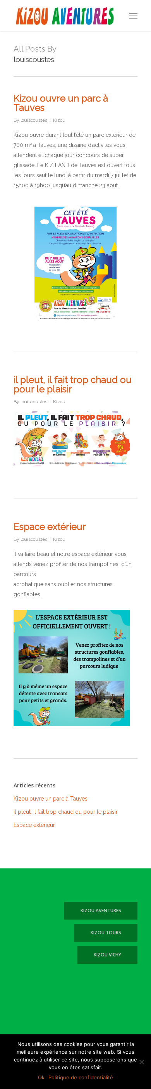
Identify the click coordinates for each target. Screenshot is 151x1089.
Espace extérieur (50, 526)
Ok (41, 1077)
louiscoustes (34, 120)
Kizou (59, 120)
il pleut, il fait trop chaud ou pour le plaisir (73, 384)
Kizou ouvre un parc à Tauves (61, 103)
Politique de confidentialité (80, 1077)
